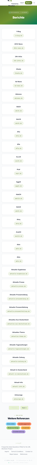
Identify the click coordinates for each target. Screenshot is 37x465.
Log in (22, 2)
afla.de (18, 148)
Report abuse (14, 454)
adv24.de (18, 123)
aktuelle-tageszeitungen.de (18, 349)
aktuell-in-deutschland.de (18, 374)
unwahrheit (25, 428)
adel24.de (18, 198)
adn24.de (18, 211)
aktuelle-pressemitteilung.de (18, 311)
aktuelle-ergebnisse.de (18, 274)
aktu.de (18, 261)
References (23, 454)
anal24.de (18, 236)
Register (28, 3)
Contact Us (29, 451)
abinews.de (18, 98)
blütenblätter (11, 424)
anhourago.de (18, 399)
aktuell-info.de (18, 386)
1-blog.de (18, 35)
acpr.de (18, 173)
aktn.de (18, 248)
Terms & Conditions (17, 451)
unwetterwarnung (18, 431)
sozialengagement (24, 424)
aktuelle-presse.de (18, 286)
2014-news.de (18, 48)
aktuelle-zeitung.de (18, 361)
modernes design (13, 428)
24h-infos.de (18, 60)
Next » (24, 408)
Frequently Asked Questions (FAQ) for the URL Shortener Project (16, 448)
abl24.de (18, 111)
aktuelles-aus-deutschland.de (18, 324)
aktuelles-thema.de (18, 336)
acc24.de (18, 161)
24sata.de (18, 73)
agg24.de (18, 186)
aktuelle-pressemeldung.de (18, 299)
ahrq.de (18, 223)
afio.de (18, 136)
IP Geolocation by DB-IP (24, 460)
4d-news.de (18, 86)
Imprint (7, 451)
